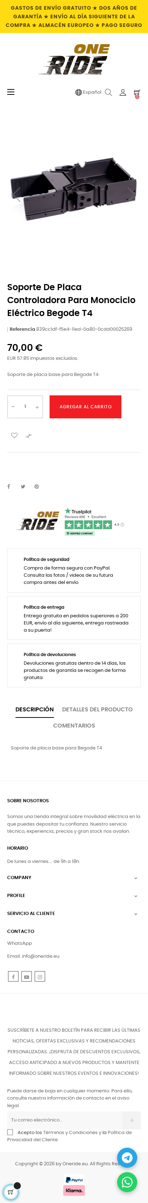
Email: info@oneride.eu (33, 956)
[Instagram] (40, 976)
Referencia (22, 329)
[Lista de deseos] (14, 435)
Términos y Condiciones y (72, 1132)
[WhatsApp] (127, 1182)
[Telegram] (127, 1158)
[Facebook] (13, 976)
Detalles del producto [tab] (97, 709)
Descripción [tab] (34, 709)
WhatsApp (19, 943)
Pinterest (39, 487)
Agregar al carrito (86, 407)
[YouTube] (26, 976)
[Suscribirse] (131, 1120)
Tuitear (26, 487)
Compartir (12, 487)
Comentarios (74, 726)
